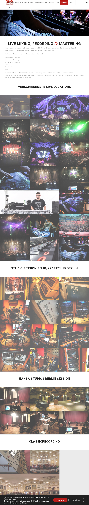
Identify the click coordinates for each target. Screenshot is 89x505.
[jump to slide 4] (45, 31)
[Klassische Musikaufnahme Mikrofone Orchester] (15, 461)
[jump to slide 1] (40, 31)
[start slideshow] (37, 30)
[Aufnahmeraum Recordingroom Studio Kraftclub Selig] (15, 312)
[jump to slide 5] (47, 31)
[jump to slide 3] (43, 31)
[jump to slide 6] (48, 31)
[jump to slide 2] (42, 31)
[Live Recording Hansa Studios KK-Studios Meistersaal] (15, 399)
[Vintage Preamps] (15, 359)
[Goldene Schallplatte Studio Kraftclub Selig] (15, 288)
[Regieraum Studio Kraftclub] (44, 336)
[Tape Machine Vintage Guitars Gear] (44, 359)
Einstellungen (76, 500)
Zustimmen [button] (60, 500)
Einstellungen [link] (14, 503)
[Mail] (9, 7)
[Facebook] (6, 7)
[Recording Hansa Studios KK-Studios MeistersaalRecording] (44, 422)
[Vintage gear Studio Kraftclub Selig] (44, 288)
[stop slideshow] (51, 30)
